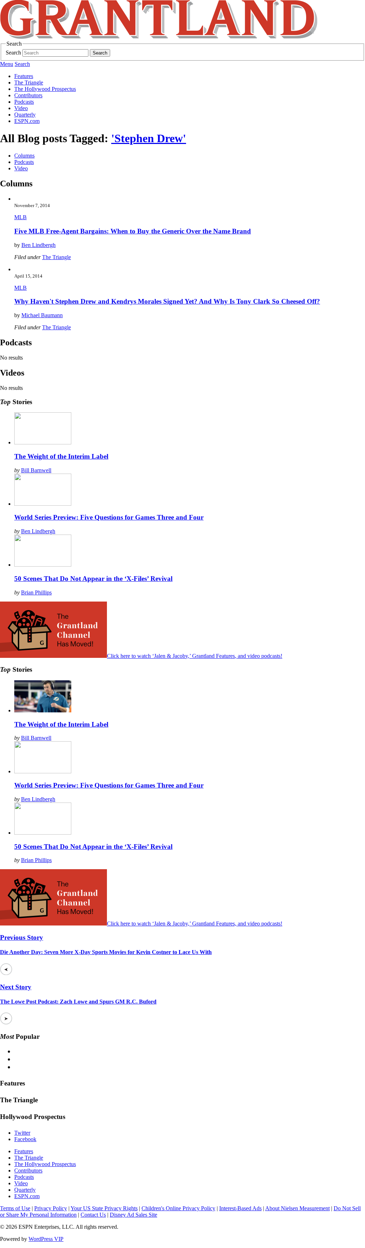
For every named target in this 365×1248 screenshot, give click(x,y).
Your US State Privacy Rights (104, 1208)
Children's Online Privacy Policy (178, 1208)
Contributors (28, 95)
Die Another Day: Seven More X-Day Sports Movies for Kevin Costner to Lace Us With (106, 952)
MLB (20, 217)
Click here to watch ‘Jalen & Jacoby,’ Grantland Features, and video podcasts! (194, 656)
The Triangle (28, 82)
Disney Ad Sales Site (133, 1215)
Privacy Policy (50, 1208)
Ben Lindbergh (38, 245)
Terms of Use (15, 1208)
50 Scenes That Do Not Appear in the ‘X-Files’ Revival (93, 578)
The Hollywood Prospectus (45, 89)
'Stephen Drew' (148, 138)
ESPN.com (27, 121)
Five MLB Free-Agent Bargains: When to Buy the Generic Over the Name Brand (132, 231)
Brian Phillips (36, 592)
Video (21, 108)
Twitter (22, 1133)
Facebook (25, 1139)
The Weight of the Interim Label (61, 456)
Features (23, 76)
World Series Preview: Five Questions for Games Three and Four (109, 517)
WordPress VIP (46, 1239)
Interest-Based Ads (240, 1208)
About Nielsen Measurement (297, 1208)
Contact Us (93, 1215)
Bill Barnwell (36, 470)
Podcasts (24, 102)
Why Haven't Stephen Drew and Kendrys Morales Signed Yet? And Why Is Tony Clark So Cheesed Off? (167, 301)
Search (13, 53)
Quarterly (25, 115)
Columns (24, 156)
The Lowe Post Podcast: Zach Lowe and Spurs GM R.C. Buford (78, 1002)
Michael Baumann (42, 315)
